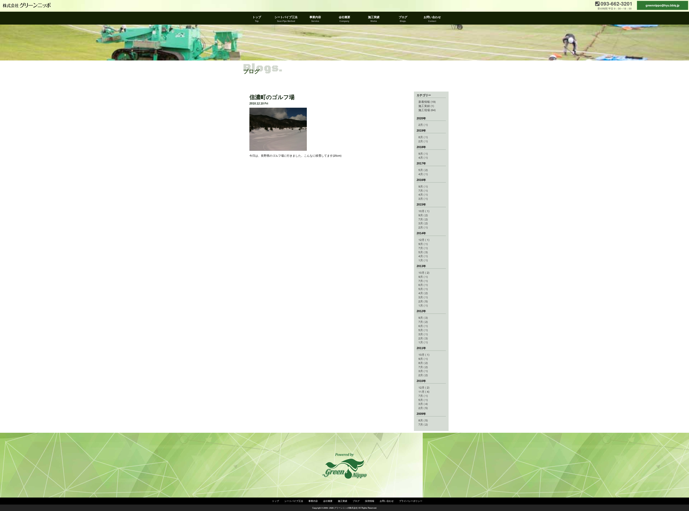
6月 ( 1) (423, 285)
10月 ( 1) (423, 211)
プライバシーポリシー (410, 501)
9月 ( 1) (423, 153)
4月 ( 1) (423, 157)
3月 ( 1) (423, 199)
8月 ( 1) (423, 137)
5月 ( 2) (423, 170)
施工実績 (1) (426, 106)
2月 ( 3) (423, 338)
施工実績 (342, 501)
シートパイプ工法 (293, 501)
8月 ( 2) (423, 363)
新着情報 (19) (427, 102)
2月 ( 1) (423, 125)
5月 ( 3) (423, 252)
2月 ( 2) (423, 375)
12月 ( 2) (423, 387)
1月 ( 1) (423, 260)
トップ (275, 501)
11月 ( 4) (423, 391)
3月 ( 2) (423, 223)
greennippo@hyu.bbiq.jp (662, 5)
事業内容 (313, 501)
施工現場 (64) (427, 110)
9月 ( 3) (423, 318)
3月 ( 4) (423, 404)
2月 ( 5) (423, 301)
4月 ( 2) (423, 293)
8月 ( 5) (423, 420)
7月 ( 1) (423, 190)
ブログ (356, 501)
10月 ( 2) (423, 272)
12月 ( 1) (423, 240)
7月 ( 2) (423, 219)
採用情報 (369, 501)
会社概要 (327, 501)
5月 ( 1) (423, 289)
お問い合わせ (387, 501)
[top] (27, 5)
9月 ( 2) (423, 215)
